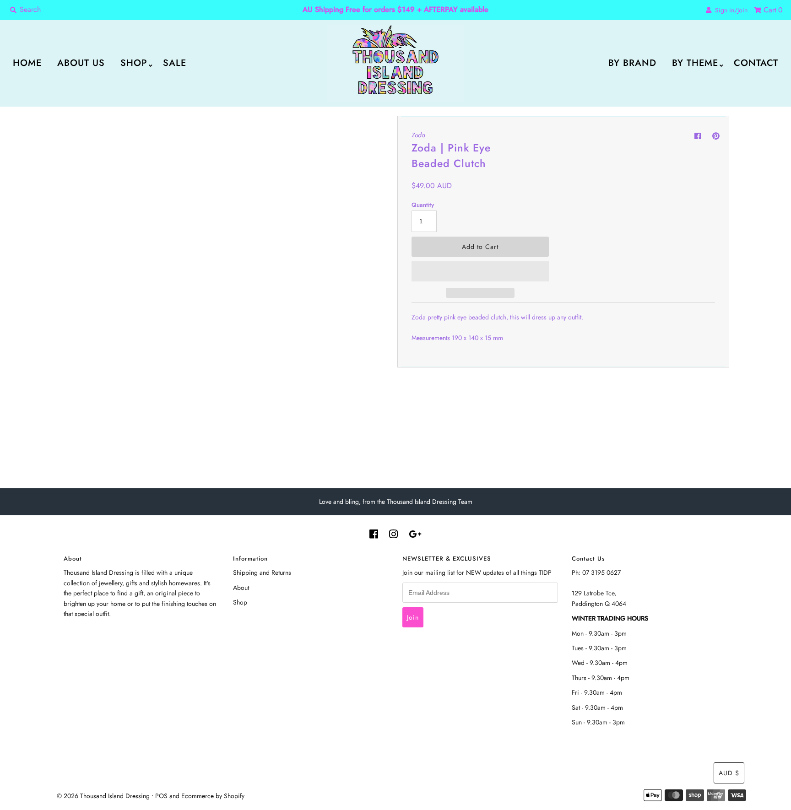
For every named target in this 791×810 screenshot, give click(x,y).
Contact (756, 63)
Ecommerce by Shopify (212, 795)
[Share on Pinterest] (716, 136)
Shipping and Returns (262, 572)
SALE (174, 63)
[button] (480, 271)
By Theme (695, 63)
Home (27, 63)
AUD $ (729, 773)
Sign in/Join (729, 10)
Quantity (423, 204)
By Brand (632, 63)
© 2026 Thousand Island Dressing (103, 795)
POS (161, 795)
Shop (133, 63)
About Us (81, 63)
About (241, 587)
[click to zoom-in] (377, 130)
